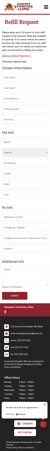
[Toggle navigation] (46, 7)
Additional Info (13, 262)
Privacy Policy (11, 448)
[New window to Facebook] (6, 313)
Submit (15, 295)
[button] (43, 424)
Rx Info (7, 208)
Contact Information (17, 68)
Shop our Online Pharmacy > (16, 55)
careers (27, 423)
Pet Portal (25, 432)
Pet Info (8, 133)
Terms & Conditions (26, 448)
